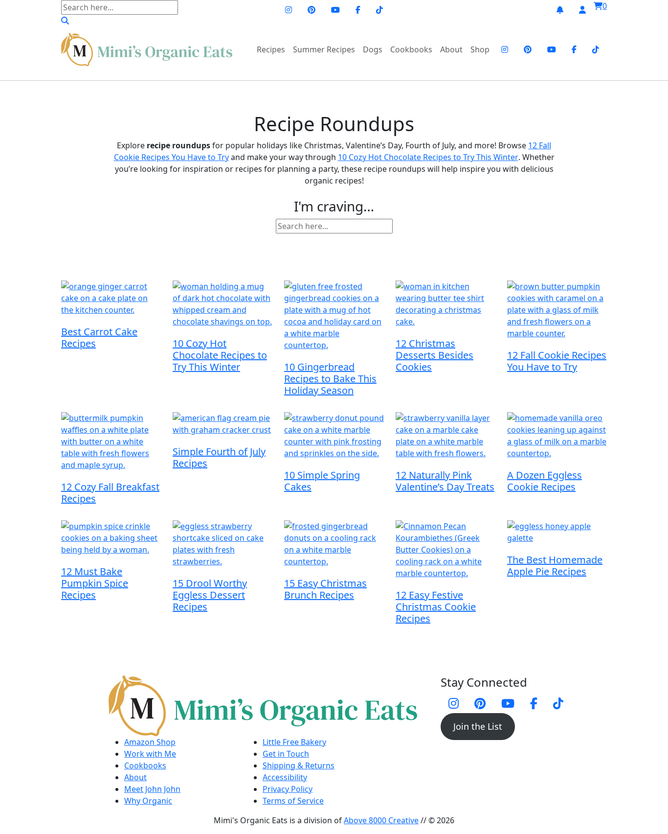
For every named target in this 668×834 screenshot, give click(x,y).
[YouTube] (335, 10)
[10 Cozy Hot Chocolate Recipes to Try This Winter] (222, 305)
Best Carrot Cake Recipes (99, 337)
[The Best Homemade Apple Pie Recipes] (557, 533)
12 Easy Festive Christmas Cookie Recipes (436, 606)
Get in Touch (286, 753)
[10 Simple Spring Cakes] (334, 437)
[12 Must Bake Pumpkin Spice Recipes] (111, 539)
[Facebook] (358, 10)
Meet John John (152, 789)
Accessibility (285, 777)
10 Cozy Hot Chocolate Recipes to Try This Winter (428, 157)
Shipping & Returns (298, 765)
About (451, 49)
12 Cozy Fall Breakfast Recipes (110, 492)
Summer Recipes (324, 49)
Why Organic (148, 800)
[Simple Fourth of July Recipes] (222, 425)
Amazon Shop (150, 742)
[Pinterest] (311, 10)
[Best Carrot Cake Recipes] (111, 299)
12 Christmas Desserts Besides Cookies (434, 355)
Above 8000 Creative (381, 820)
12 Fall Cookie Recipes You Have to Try (556, 360)
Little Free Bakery (294, 742)
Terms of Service (293, 800)
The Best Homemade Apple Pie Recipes (554, 565)
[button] (65, 20)
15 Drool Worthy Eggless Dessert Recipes (210, 595)
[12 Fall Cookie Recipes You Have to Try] (557, 311)
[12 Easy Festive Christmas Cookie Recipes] (445, 550)
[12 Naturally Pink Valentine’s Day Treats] (445, 437)
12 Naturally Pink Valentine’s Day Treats (445, 480)
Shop (480, 49)
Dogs (372, 49)
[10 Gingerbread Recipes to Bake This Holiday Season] (334, 316)
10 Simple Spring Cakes (322, 480)
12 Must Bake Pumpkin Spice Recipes (94, 583)
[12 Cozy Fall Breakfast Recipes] (111, 442)
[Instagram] (288, 10)
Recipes (271, 49)
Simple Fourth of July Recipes (219, 457)
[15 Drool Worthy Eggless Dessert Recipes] (222, 545)
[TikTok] (379, 10)
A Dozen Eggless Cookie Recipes (544, 480)
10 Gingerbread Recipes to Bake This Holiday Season (330, 378)
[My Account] (582, 10)
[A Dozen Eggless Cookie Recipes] (557, 437)
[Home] (146, 49)
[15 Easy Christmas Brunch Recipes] (334, 545)
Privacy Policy (287, 789)
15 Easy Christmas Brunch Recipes (325, 589)
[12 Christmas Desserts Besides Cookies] (445, 305)
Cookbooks (411, 49)
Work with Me (150, 753)
